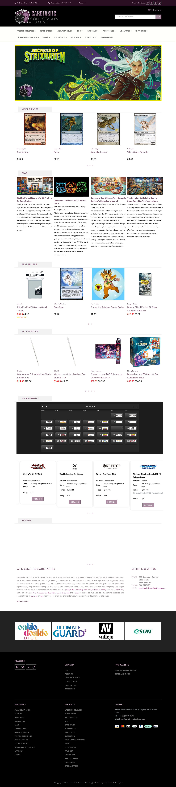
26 (72, 441)
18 (58, 435)
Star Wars (119, 590)
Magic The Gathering (74, 590)
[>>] (133, 406)
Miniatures (125, 31)
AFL (34, 593)
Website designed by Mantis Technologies (107, 783)
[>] (137, 406)
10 (44, 428)
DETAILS (34, 499)
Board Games (46, 31)
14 (100, 428)
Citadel (19, 371)
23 (128, 435)
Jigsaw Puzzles (64, 31)
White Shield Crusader (101, 152)
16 (128, 428)
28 (100, 441)
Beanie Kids (83, 304)
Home (67, 670)
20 (86, 435)
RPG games (64, 593)
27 (86, 441)
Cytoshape (132, 152)
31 (44, 447)
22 (114, 435)
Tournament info (122, 674)
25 (58, 441)
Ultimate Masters (48, 304)
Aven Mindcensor (62, 152)
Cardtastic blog (72, 678)
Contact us (20, 721)
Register (18, 714)
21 (100, 435)
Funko (46, 37)
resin (42, 596)
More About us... (23, 601)
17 (44, 435)
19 (72, 435)
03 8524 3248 (33, 3)
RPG (79, 31)
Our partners (71, 681)
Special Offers (71, 758)
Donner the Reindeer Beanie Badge (95, 307)
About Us (69, 674)
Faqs (17, 725)
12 (72, 428)
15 (121, 428)
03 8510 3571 (66, 3)
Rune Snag (47, 307)
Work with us (70, 685)
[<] (47, 406)
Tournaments (106, 37)
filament (34, 596)
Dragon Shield (120, 304)
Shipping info (20, 729)
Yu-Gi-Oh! (87, 590)
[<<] (43, 406)
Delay (19, 152)
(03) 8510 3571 (127, 716)
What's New (70, 762)
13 (86, 428)
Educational (91, 37)
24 (44, 441)
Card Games (92, 31)
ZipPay (17, 755)
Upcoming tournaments (125, 670)
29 (114, 441)
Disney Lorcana (59, 371)
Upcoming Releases (25, 31)
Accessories (108, 31)
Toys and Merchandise (26, 37)
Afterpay (19, 751)
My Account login (23, 710)
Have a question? (22, 732)
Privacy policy (21, 740)
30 (128, 441)
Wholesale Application (25, 747)
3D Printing (140, 31)
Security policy (21, 744)
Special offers (71, 766)
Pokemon (96, 590)
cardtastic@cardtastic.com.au (152, 588)
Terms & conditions (23, 736)
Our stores (19, 717)
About (81, 3)
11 (58, 428)
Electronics (59, 37)
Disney (103, 590)
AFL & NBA (75, 37)
